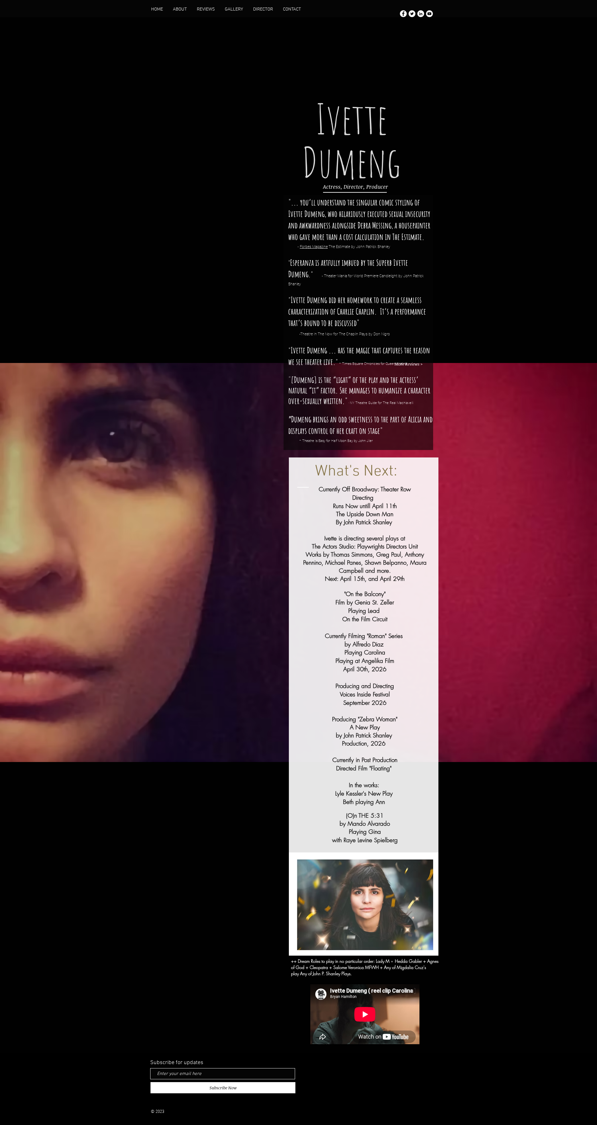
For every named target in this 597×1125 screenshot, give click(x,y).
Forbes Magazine (314, 247)
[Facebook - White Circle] (403, 13)
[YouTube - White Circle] (429, 13)
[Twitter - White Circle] (412, 13)
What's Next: (356, 471)
